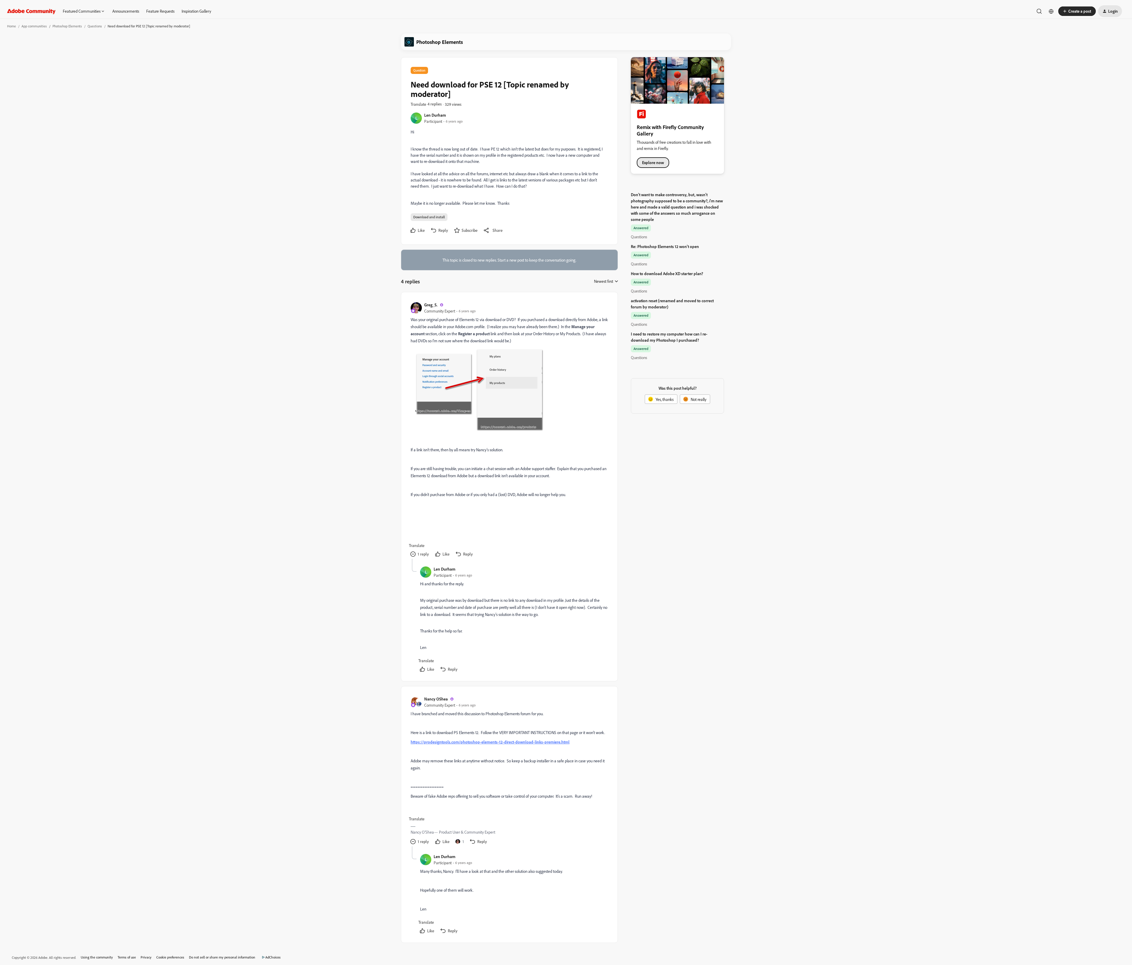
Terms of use (127, 957)
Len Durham (435, 115)
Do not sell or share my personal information (222, 957)
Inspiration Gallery (196, 11)
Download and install (429, 217)
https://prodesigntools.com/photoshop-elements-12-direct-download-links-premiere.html (490, 741)
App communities (34, 26)
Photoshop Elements (67, 26)
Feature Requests (160, 11)
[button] (1077, 11)
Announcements (125, 11)
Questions (95, 26)
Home (11, 26)
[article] (509, 430)
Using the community (97, 957)
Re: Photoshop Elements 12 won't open (665, 246)
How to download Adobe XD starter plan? (667, 273)
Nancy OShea (436, 698)
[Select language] (1051, 11)
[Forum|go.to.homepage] (31, 11)
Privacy (146, 957)
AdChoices (273, 957)
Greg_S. (430, 304)
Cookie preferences (170, 957)
